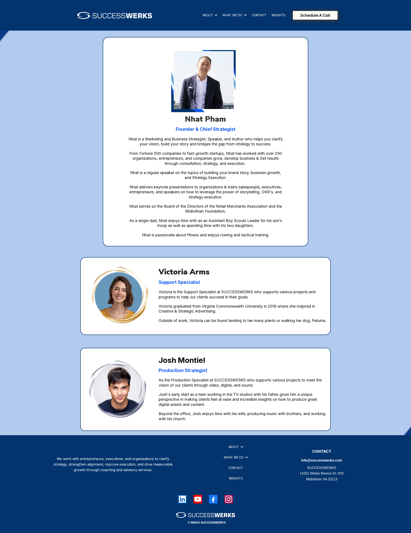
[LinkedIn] (182, 499)
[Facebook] (213, 499)
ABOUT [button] (208, 15)
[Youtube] (198, 499)
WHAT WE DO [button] (232, 15)
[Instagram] (228, 499)
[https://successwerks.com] (114, 15)
